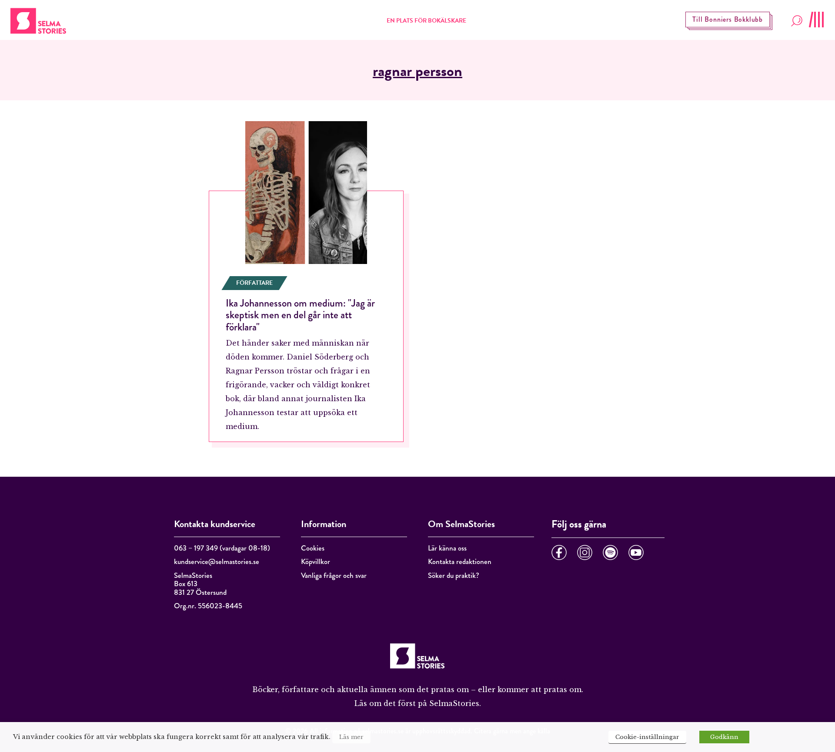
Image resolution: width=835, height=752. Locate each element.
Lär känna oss (447, 548)
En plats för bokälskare (426, 20)
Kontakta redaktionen (459, 561)
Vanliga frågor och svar (334, 575)
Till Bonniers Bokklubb (727, 19)
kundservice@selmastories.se (216, 561)
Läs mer (351, 737)
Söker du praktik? (453, 575)
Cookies (312, 548)
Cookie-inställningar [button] (647, 737)
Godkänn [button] (724, 737)
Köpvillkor (315, 561)
